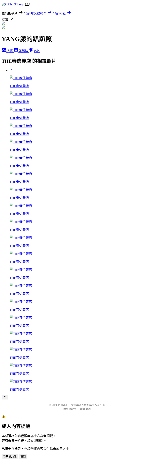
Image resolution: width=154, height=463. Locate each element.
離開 (23, 456)
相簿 (10, 51)
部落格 (23, 51)
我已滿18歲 (9, 456)
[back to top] (5, 397)
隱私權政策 (69, 408)
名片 (37, 51)
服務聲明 (85, 408)
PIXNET (62, 404)
